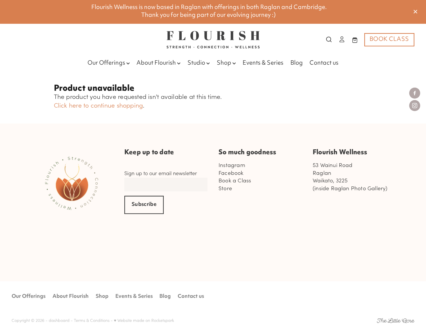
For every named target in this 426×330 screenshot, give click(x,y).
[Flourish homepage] (213, 39)
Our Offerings (107, 63)
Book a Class (235, 180)
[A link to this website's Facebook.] (414, 93)
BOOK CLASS (389, 40)
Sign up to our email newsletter (160, 173)
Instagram (232, 164)
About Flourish (156, 63)
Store (225, 188)
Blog (296, 63)
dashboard (59, 320)
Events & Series (263, 63)
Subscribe (144, 205)
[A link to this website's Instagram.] (414, 105)
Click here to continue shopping (98, 105)
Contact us (324, 63)
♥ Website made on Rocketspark (144, 320)
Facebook (231, 172)
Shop (224, 63)
